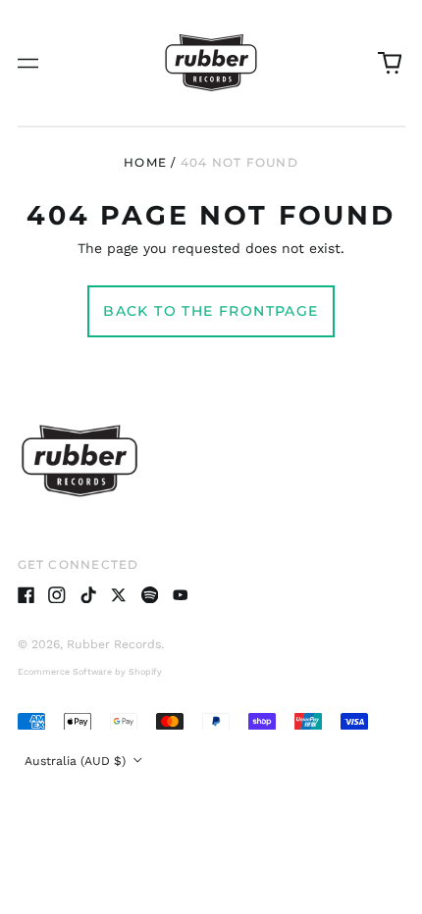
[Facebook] (26, 595)
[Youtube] (180, 595)
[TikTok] (88, 595)
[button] (389, 62)
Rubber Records (114, 644)
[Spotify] (150, 595)
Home (145, 162)
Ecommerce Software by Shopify (90, 672)
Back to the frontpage (210, 311)
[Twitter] (119, 595)
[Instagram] (57, 595)
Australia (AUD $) (77, 761)
